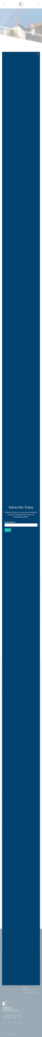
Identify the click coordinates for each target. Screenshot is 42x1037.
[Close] (38, 54)
